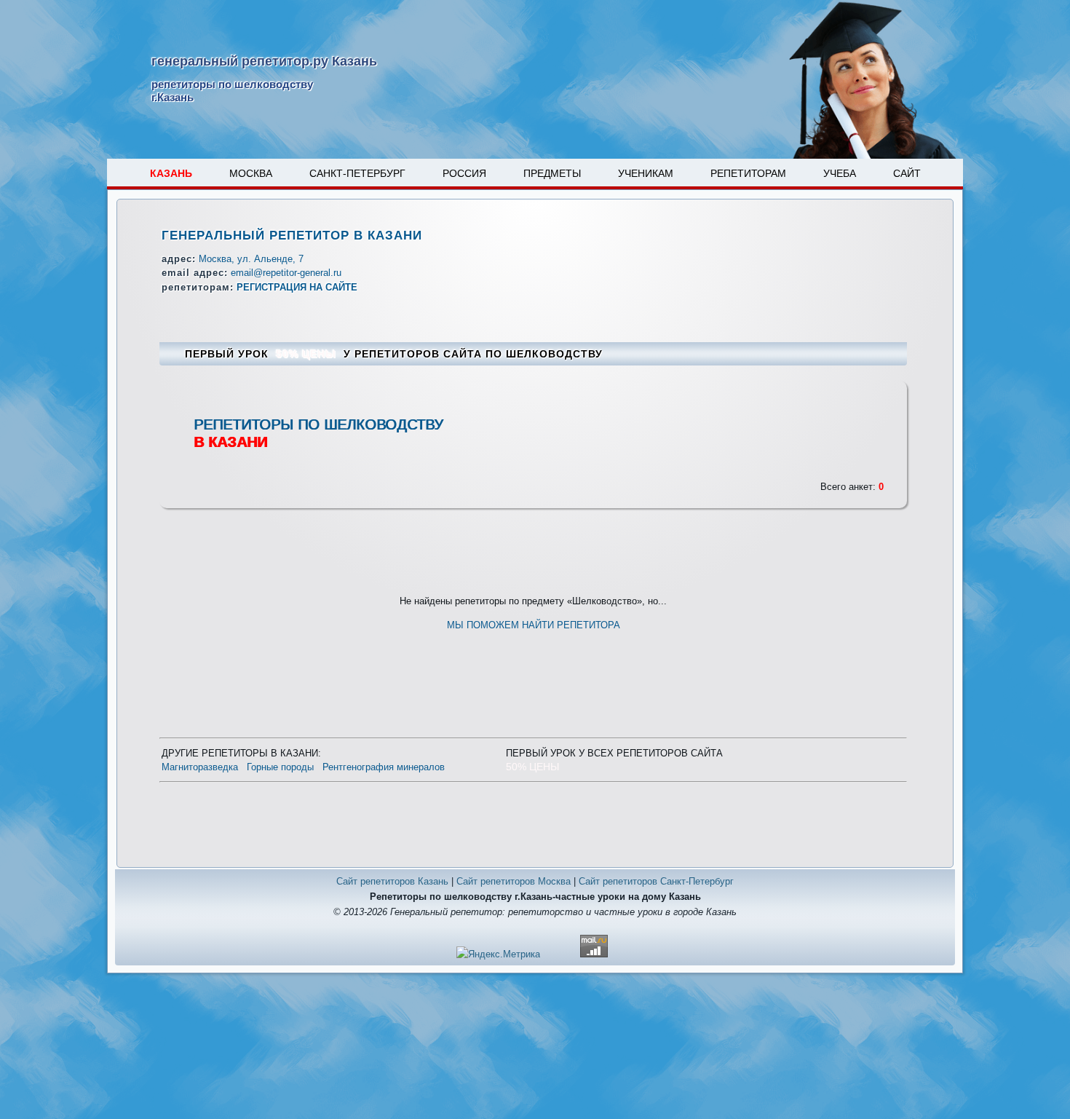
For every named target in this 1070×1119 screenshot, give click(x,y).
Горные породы (280, 767)
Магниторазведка (200, 767)
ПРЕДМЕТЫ (552, 173)
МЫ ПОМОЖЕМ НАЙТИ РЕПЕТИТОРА (533, 625)
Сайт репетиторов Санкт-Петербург (656, 881)
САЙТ (907, 173)
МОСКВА (250, 173)
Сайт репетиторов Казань (392, 881)
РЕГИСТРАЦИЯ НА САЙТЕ (297, 287)
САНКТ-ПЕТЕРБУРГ (357, 173)
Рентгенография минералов (383, 767)
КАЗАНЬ (171, 173)
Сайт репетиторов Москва (513, 881)
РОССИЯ (464, 173)
